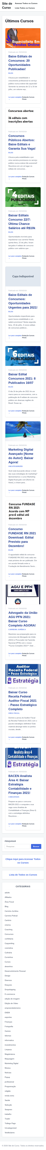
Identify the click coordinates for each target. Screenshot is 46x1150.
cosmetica (9, 948)
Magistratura (10, 1054)
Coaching (8, 929)
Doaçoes (8, 985)
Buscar (36, 846)
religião (8, 1091)
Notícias (8, 1073)
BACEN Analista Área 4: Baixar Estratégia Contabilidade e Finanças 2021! (20, 784)
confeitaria (9, 939)
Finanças (8, 1022)
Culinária (8, 953)
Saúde (7, 1100)
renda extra (9, 1096)
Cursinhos (9, 957)
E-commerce (10, 994)
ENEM (7, 1013)
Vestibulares (10, 1133)
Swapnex (8, 1109)
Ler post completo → (15, 98)
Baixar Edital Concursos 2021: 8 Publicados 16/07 (22, 378)
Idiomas (8, 1036)
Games (8, 1031)
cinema (8, 925)
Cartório (8, 920)
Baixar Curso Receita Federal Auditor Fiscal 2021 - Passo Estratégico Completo (22, 700)
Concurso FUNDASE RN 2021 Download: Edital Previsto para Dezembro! (22, 537)
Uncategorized (10, 1128)
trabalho (8, 1114)
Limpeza (8, 1049)
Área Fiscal (9, 902)
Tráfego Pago (10, 1123)
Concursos (9, 934)
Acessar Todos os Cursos (26, 3)
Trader (7, 1119)
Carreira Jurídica (11, 911)
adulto (7, 893)
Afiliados (8, 897)
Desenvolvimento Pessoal (15, 971)
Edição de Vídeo (11, 1003)
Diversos (8, 980)
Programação (10, 1086)
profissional (9, 1082)
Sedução (8, 1105)
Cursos (7, 962)
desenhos (9, 966)
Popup (7, 1077)
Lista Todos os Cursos (25, 8)
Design (7, 976)
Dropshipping (10, 989)
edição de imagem (12, 999)
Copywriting (9, 943)
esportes (8, 1017)
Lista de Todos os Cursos (23, 874)
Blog (6, 906)
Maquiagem (9, 1059)
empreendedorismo (13, 1008)
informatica (9, 1040)
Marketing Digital (11, 1063)
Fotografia (9, 1026)
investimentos (10, 1045)
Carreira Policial (11, 916)
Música (7, 1068)
